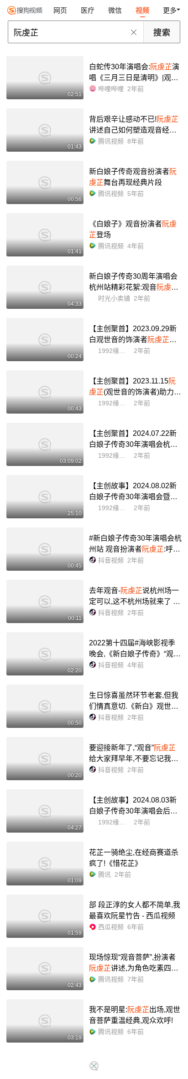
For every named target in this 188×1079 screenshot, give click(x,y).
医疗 (87, 10)
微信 (115, 10)
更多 (170, 10)
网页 (60, 10)
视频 (142, 10)
